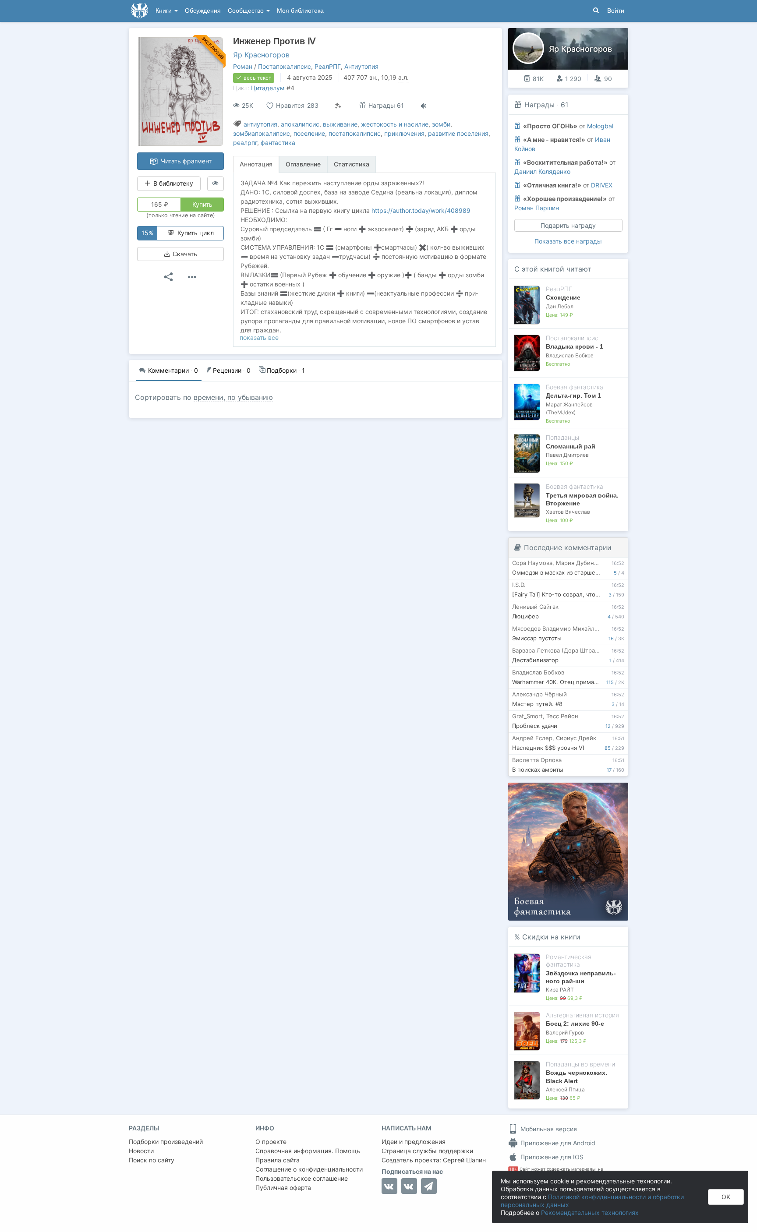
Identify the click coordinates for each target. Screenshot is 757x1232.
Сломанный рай (570, 446)
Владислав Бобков (570, 355)
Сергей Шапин (464, 1160)
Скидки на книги (551, 936)
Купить (202, 204)
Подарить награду (568, 225)
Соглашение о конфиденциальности (309, 1169)
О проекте (271, 1141)
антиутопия (260, 124)
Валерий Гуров (565, 1032)
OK (726, 1196)
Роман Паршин (536, 208)
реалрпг (245, 142)
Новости (141, 1150)
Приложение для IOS (551, 1157)
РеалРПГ (328, 66)
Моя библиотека (300, 10)
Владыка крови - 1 (574, 346)
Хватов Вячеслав (568, 511)
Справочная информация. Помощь (307, 1150)
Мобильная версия (548, 1129)
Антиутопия (361, 66)
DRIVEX (601, 185)
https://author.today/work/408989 (420, 210)
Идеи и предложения (414, 1141)
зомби (441, 124)
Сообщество (246, 10)
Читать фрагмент (185, 161)
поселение (309, 133)
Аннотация (256, 164)
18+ (513, 1169)
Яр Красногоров (261, 54)
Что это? (571, 792)
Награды (539, 104)
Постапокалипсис (284, 66)
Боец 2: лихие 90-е (575, 1023)
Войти (615, 10)
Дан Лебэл (559, 306)
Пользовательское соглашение (301, 1178)
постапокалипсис (355, 133)
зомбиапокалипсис (261, 133)
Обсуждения (203, 10)
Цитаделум (268, 88)
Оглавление (303, 164)
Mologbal (600, 126)
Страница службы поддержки (427, 1150)
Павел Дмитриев (567, 455)
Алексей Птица (565, 1089)
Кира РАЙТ (560, 989)
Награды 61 (385, 105)
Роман (242, 66)
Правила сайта (277, 1160)
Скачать (184, 254)
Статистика (351, 164)
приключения (404, 133)
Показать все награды (568, 241)
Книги (164, 10)
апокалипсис (300, 124)
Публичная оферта (283, 1187)
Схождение (563, 297)
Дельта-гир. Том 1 (573, 395)
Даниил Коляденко (542, 171)
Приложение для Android (557, 1143)
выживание (340, 124)
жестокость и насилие (394, 124)
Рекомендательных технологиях (590, 1212)
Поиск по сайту (151, 1160)
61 (564, 104)
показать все (259, 337)
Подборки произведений (166, 1141)
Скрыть (609, 792)
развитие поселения (458, 133)
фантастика (278, 142)
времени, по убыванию (233, 397)
